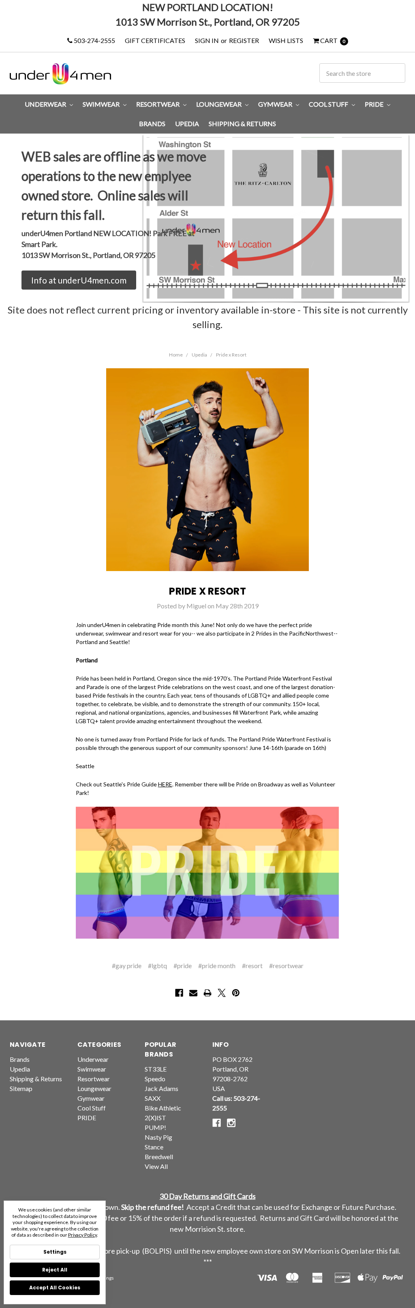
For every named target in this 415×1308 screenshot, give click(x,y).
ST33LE (156, 1069)
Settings (54, 1251)
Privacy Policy (82, 1235)
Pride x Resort (231, 355)
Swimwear (102, 104)
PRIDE (375, 104)
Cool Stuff (329, 104)
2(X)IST (155, 1117)
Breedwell (159, 1156)
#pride (182, 965)
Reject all (54, 1269)
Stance (154, 1147)
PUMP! (155, 1127)
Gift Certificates (155, 40)
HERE (165, 784)
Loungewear (219, 104)
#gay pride (126, 965)
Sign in (207, 40)
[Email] (193, 993)
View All (156, 1166)
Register (244, 40)
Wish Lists (286, 40)
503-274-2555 (94, 40)
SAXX (152, 1098)
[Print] (207, 993)
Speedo (155, 1078)
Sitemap (21, 1088)
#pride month (216, 965)
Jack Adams (161, 1088)
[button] (78, 280)
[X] (222, 993)
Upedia (187, 123)
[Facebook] (179, 993)
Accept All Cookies (54, 1287)
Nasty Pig (158, 1137)
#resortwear (286, 965)
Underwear (46, 104)
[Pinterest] (236, 993)
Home (176, 355)
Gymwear (275, 104)
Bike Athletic (163, 1108)
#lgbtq (157, 965)
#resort (252, 965)
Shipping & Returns (242, 123)
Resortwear (158, 104)
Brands (152, 123)
